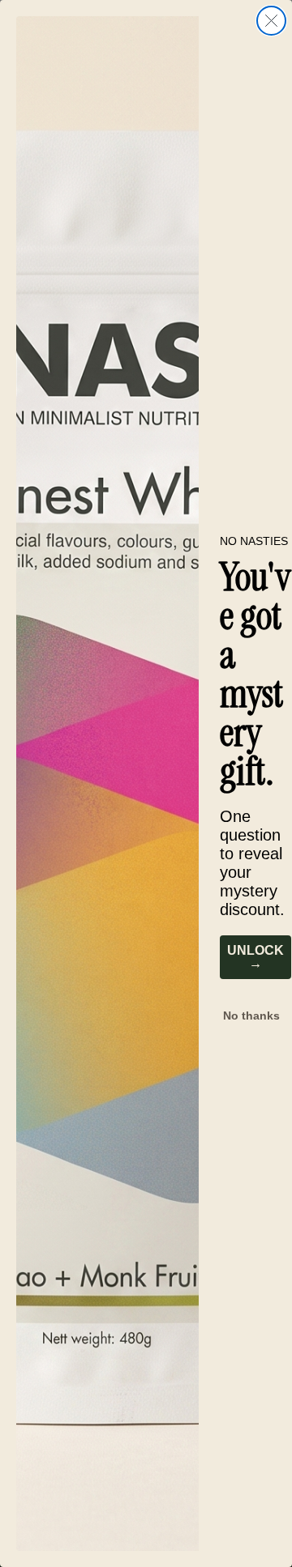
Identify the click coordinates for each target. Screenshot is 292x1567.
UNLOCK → (255, 956)
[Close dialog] (271, 20)
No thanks (251, 1015)
